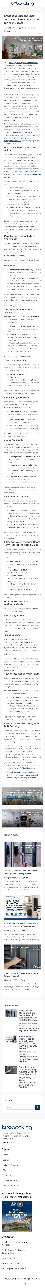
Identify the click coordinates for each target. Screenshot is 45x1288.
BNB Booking (11, 28)
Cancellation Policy (11, 1180)
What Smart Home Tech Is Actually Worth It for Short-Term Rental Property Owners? (28, 1042)
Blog (8, 31)
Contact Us (7, 1175)
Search (6, 1160)
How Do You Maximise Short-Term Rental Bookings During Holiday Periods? (28, 1015)
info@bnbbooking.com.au (16, 1269)
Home (5, 1155)
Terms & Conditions (11, 1185)
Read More (28, 890)
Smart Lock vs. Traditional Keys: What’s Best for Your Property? (28, 1070)
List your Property (10, 1165)
